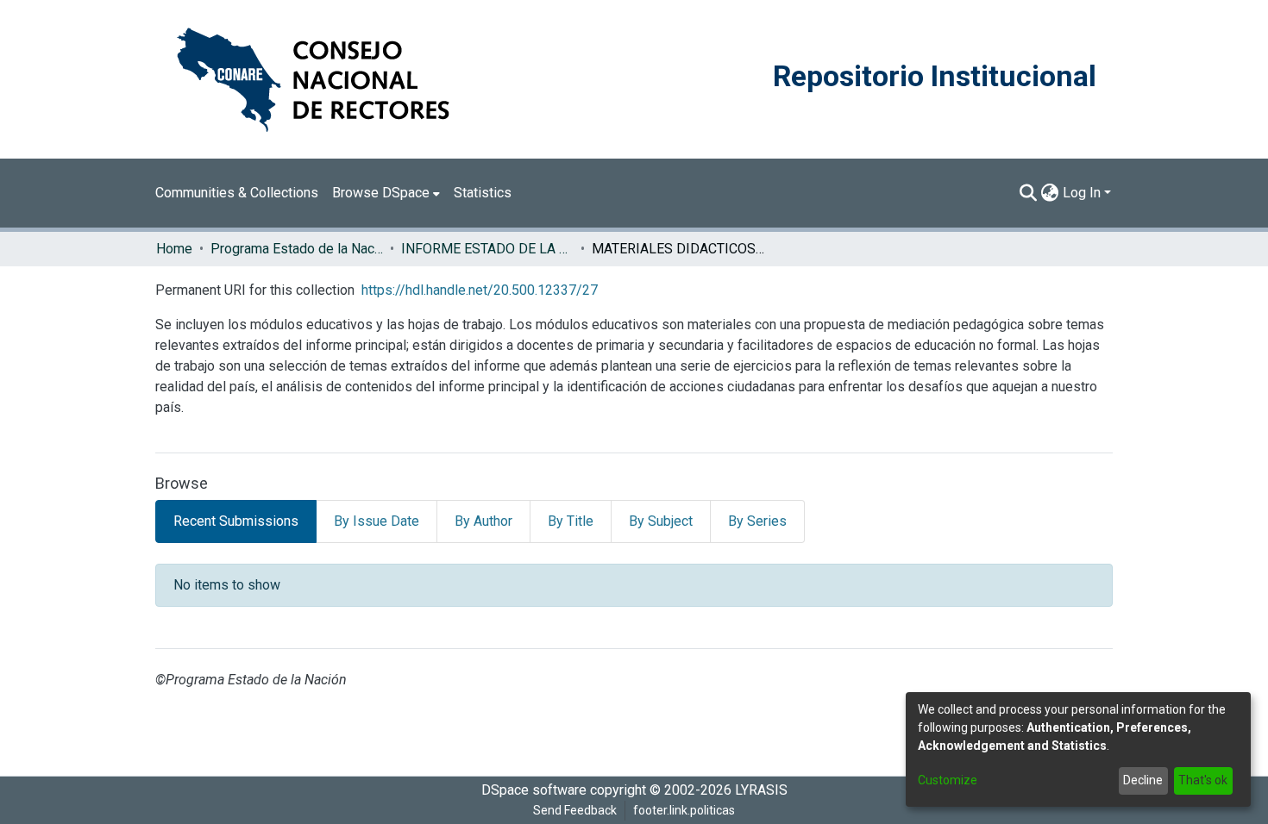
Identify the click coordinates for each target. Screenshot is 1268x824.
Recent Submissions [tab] (235, 521)
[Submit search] (1028, 193)
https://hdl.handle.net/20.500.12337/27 (479, 290)
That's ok (1202, 780)
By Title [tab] (570, 521)
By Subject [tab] (661, 521)
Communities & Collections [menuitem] (236, 192)
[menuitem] (386, 193)
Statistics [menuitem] (483, 192)
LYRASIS (761, 790)
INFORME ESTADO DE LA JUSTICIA (487, 248)
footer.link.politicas (684, 810)
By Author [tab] (483, 521)
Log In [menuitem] (1082, 192)
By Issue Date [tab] (376, 521)
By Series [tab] (757, 521)
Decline (1143, 780)
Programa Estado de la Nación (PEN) (296, 248)
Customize (947, 780)
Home (174, 248)
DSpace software (534, 790)
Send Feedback (575, 810)
